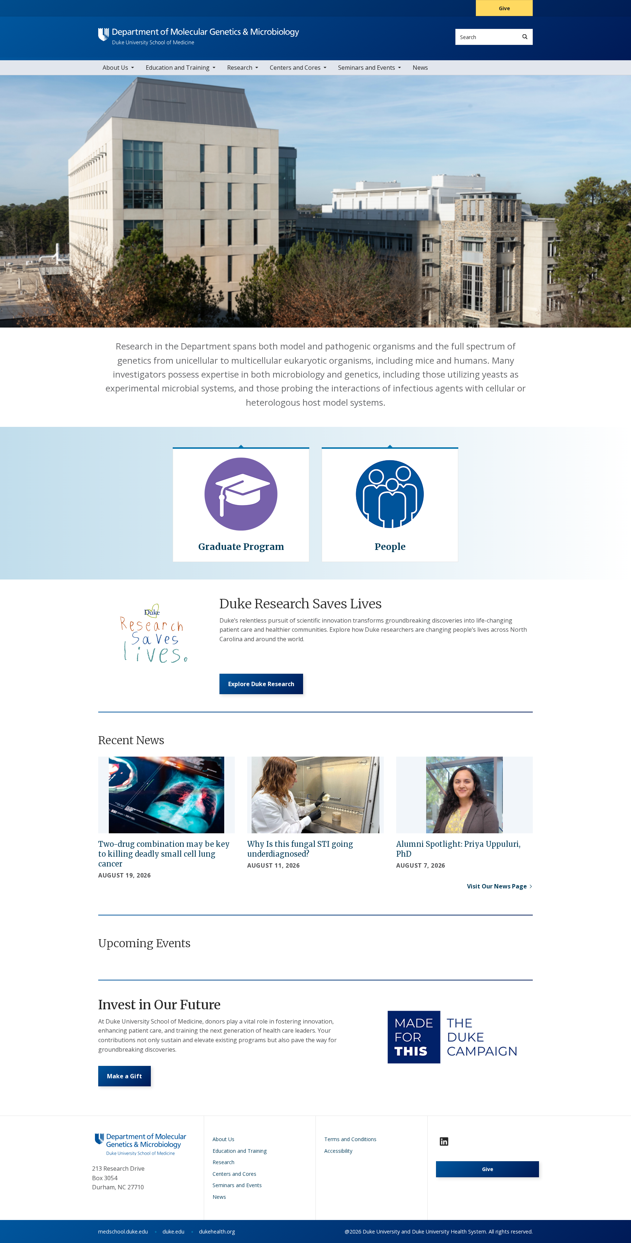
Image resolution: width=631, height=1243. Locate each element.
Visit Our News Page (497, 886)
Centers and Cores (295, 68)
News (420, 68)
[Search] (525, 37)
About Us (115, 68)
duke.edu (173, 1231)
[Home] (198, 35)
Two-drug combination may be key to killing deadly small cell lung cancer (164, 853)
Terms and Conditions (350, 1139)
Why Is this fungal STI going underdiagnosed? (300, 848)
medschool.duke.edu (123, 1231)
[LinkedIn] (444, 1141)
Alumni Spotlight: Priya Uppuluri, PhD (458, 848)
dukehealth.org (217, 1231)
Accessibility (338, 1150)
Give (504, 8)
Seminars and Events (366, 68)
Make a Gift (124, 1076)
